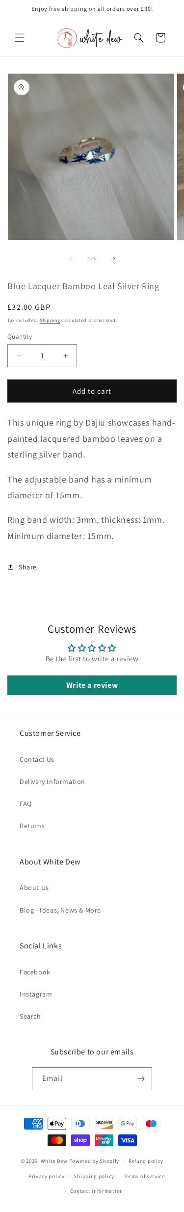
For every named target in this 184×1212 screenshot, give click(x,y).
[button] (19, 38)
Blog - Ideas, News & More (60, 910)
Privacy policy (46, 1176)
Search (30, 1016)
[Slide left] (70, 258)
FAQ (26, 803)
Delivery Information (52, 781)
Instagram (36, 994)
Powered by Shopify (94, 1161)
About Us (34, 887)
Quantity (19, 336)
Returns (32, 825)
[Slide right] (114, 258)
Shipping (50, 320)
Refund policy (146, 1161)
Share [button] (28, 567)
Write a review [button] (92, 685)
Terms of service (144, 1176)
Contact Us (37, 759)
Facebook (35, 972)
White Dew (54, 1161)
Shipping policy (94, 1176)
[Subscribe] (141, 1078)
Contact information (96, 1190)
